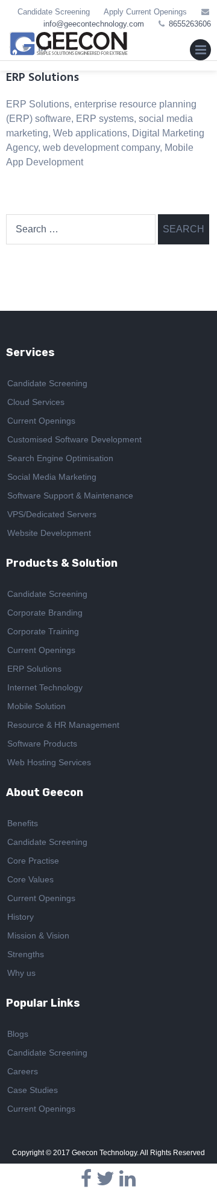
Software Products (42, 743)
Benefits (22, 823)
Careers (22, 1071)
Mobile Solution (36, 706)
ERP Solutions (34, 669)
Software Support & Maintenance (70, 495)
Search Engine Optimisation (60, 458)
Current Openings (41, 420)
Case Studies (32, 1090)
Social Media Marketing (51, 477)
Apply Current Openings (145, 11)
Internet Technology (45, 687)
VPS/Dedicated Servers (51, 514)
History (20, 917)
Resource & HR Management (63, 725)
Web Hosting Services (49, 762)
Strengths (25, 954)
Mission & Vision (38, 935)
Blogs (17, 1034)
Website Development (49, 533)
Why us (21, 973)
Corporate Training (43, 631)
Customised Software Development (74, 439)
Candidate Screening (53, 11)
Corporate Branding (45, 612)
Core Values (30, 879)
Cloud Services (35, 402)
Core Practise (33, 860)
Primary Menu (200, 52)
